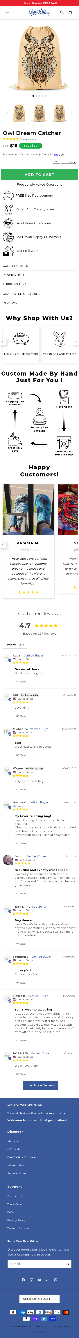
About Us (13, 1141)
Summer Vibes (16, 1173)
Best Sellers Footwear (21, 1157)
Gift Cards (13, 1149)
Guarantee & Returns (21, 293)
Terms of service (41, 1332)
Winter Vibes (15, 1165)
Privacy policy (61, 1326)
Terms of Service (18, 1228)
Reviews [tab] (10, 644)
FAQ (10, 1212)
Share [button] (23, 681)
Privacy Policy (16, 1220)
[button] (7, 12)
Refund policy (43, 1326)
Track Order (15, 1204)
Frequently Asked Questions (39, 184)
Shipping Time (14, 284)
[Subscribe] (67, 1264)
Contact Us (14, 1196)
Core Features (15, 265)
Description (13, 275)
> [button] (40, 1085)
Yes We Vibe (24, 1326)
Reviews (10, 303)
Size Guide (68, 162)
